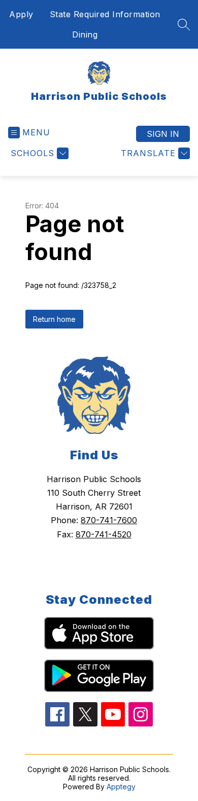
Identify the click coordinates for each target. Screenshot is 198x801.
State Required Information (105, 14)
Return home (54, 319)
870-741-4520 (103, 534)
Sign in (163, 134)
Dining (84, 34)
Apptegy (121, 786)
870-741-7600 (109, 520)
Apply (21, 14)
